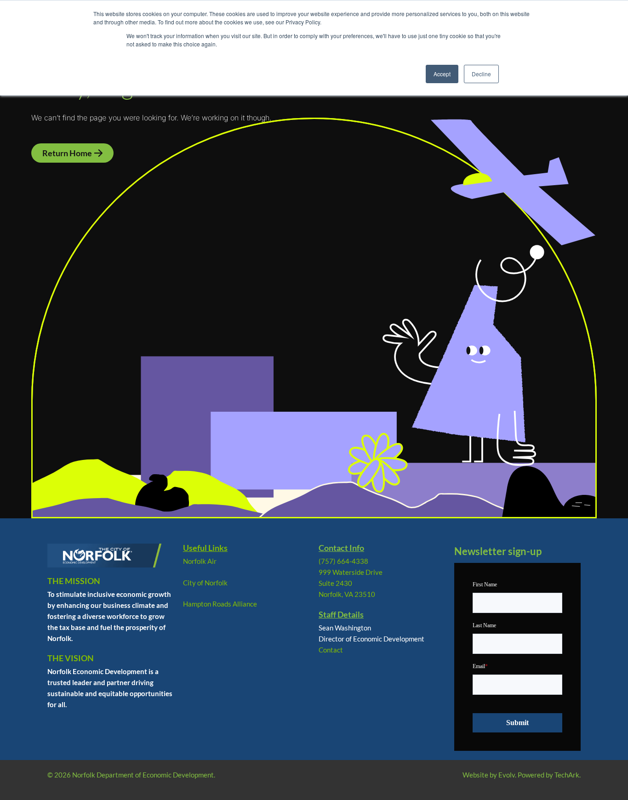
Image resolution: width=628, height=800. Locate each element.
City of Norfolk (205, 583)
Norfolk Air (200, 561)
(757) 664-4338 (343, 561)
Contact (331, 650)
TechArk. (567, 775)
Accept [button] (442, 74)
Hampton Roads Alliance (220, 604)
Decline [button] (481, 74)
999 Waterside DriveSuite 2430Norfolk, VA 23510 (351, 583)
